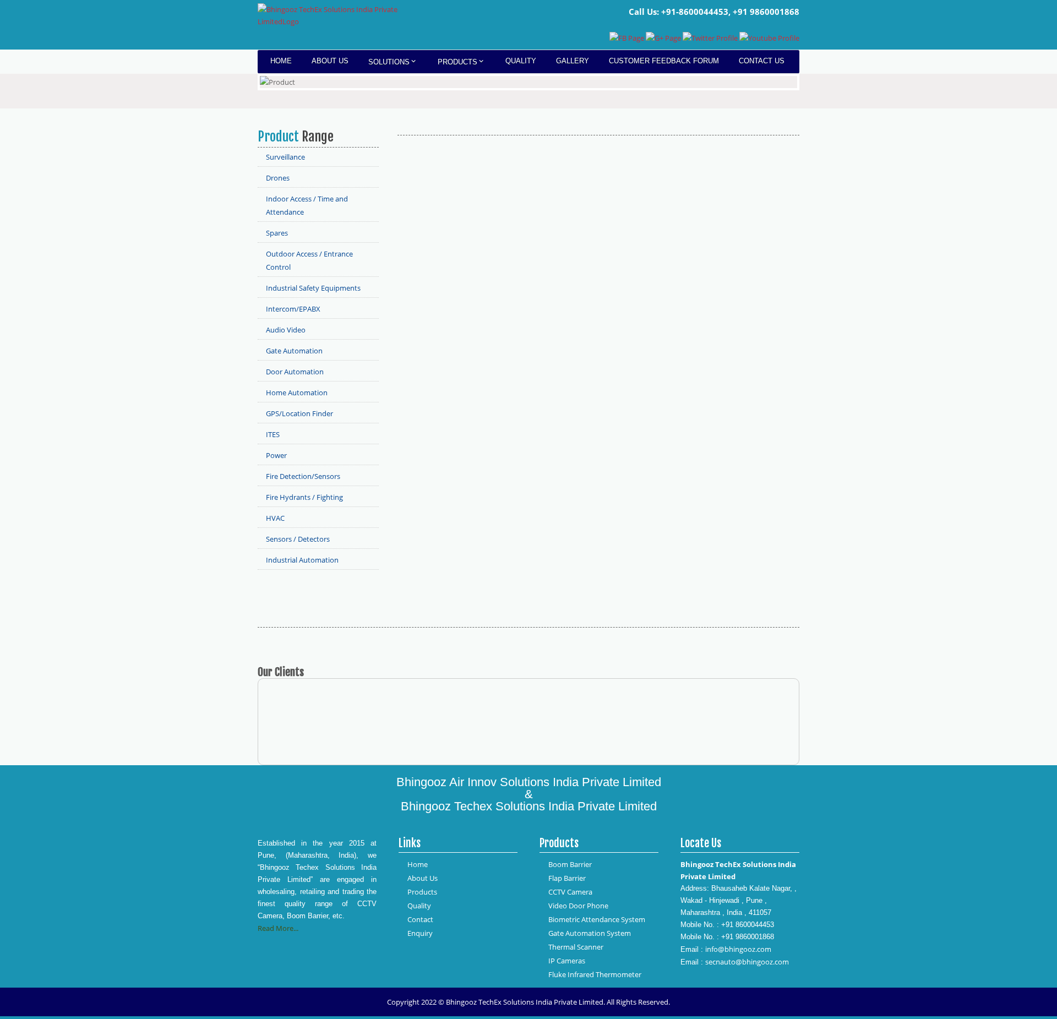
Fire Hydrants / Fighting (304, 497)
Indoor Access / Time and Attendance (307, 205)
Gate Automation (294, 351)
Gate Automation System (589, 933)
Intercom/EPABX (293, 309)
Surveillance (285, 157)
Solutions (389, 62)
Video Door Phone (578, 906)
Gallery (572, 61)
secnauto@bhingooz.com (747, 962)
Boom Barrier (570, 864)
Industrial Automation (302, 560)
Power (276, 455)
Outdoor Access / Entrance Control (309, 260)
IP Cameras (566, 961)
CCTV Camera (570, 892)
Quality (520, 61)
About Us (330, 61)
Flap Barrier (567, 878)
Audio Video (286, 330)
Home (281, 61)
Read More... (278, 928)
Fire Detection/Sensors (303, 476)
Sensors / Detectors (298, 539)
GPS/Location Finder (299, 413)
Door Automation (295, 372)
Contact (420, 919)
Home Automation (297, 392)
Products (457, 62)
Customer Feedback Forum (664, 61)
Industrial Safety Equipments (313, 288)
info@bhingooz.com (738, 949)
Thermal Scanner (575, 947)
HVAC (275, 518)
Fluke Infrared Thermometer (594, 974)
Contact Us (761, 61)
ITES (273, 434)
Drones (278, 178)
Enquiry (420, 933)
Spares (277, 233)
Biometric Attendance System (596, 919)
